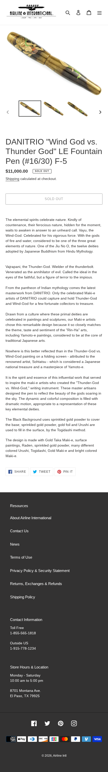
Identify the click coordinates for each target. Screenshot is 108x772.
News (15, 544)
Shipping (12, 179)
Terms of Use (21, 557)
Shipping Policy (22, 597)
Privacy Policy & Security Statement (40, 570)
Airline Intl (60, 755)
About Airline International (30, 518)
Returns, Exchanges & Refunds (36, 584)
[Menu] (99, 12)
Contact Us (19, 531)
